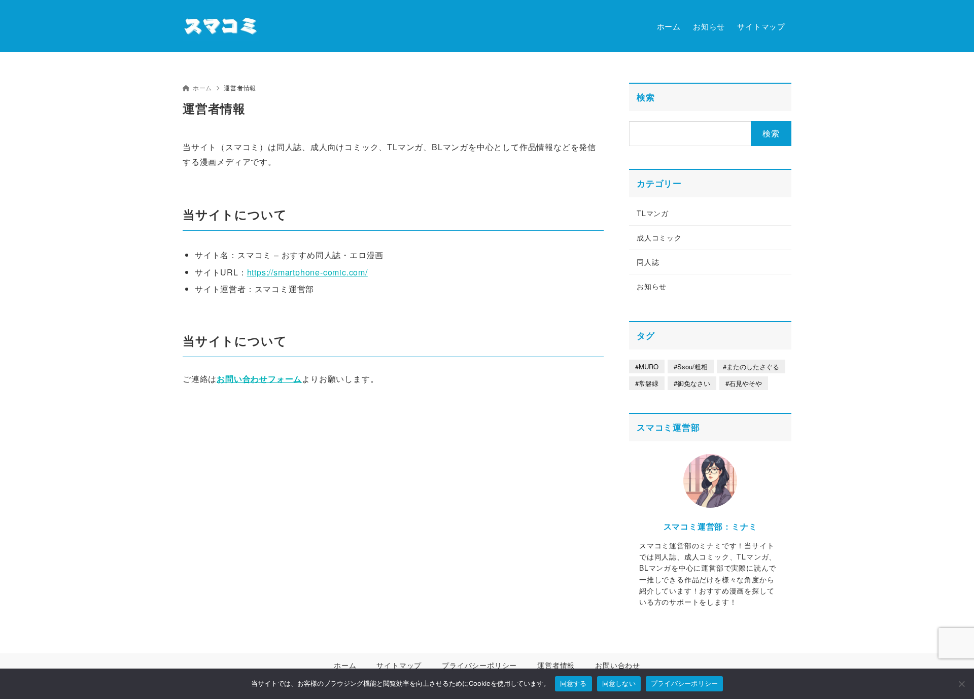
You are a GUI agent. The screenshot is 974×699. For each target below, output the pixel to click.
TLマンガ (653, 213)
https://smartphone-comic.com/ (307, 272)
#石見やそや (743, 383)
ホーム (202, 87)
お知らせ (652, 286)
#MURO (646, 366)
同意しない (619, 683)
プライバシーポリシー (684, 683)
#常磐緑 (646, 383)
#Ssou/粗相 (691, 366)
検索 (646, 97)
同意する (573, 683)
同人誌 (648, 262)
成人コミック (659, 237)
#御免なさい (692, 383)
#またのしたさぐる (751, 366)
